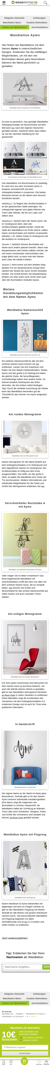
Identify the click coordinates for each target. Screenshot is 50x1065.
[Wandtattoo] (24, 2)
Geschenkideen (40, 27)
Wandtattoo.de (7, 1014)
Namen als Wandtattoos (14, 27)
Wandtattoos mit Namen (35, 1014)
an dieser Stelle (8, 695)
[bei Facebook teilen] (27, 945)
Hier (10, 588)
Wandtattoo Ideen (12, 22)
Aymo (33, 1016)
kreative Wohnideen (37, 22)
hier (13, 128)
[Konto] (3, 1063)
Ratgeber (19, 1014)
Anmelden (25, 1053)
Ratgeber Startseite (14, 18)
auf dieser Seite (16, 818)
